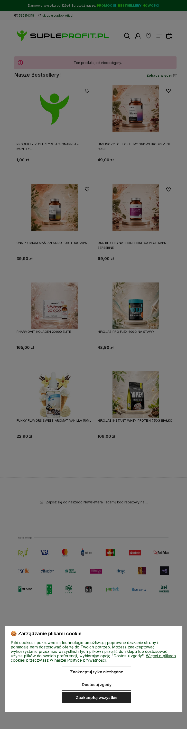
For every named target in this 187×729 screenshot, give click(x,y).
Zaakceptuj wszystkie (97, 697)
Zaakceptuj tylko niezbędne (96, 671)
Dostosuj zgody (97, 684)
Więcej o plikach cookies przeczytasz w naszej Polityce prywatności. (93, 658)
